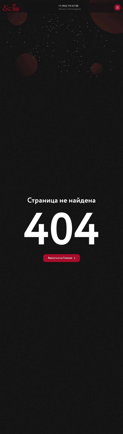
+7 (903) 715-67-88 (68, 6)
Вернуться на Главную (60, 258)
